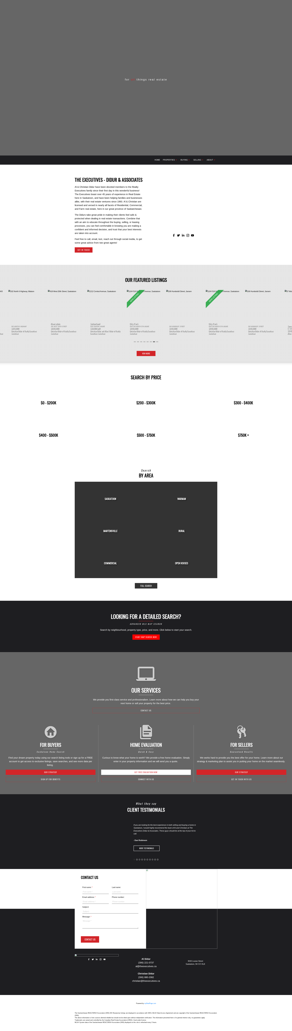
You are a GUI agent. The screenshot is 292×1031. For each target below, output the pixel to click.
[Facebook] (88, 959)
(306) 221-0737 (146, 962)
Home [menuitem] (157, 160)
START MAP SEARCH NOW (146, 637)
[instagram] (100, 959)
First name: (87, 887)
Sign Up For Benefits (50, 779)
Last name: (116, 887)
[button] (84, 250)
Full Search (146, 585)
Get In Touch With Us (241, 779)
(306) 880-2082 (146, 977)
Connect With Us (146, 779)
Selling (197, 160)
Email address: (88, 897)
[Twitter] (92, 959)
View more (146, 353)
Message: (86, 917)
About (210, 160)
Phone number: (118, 897)
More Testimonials (146, 848)
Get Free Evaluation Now (146, 772)
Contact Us (146, 710)
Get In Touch (84, 250)
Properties (169, 160)
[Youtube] (104, 959)
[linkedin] (96, 959)
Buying (184, 160)
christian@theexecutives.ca (146, 981)
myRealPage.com (150, 1003)
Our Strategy (50, 772)
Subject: (85, 907)
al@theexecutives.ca (146, 966)
